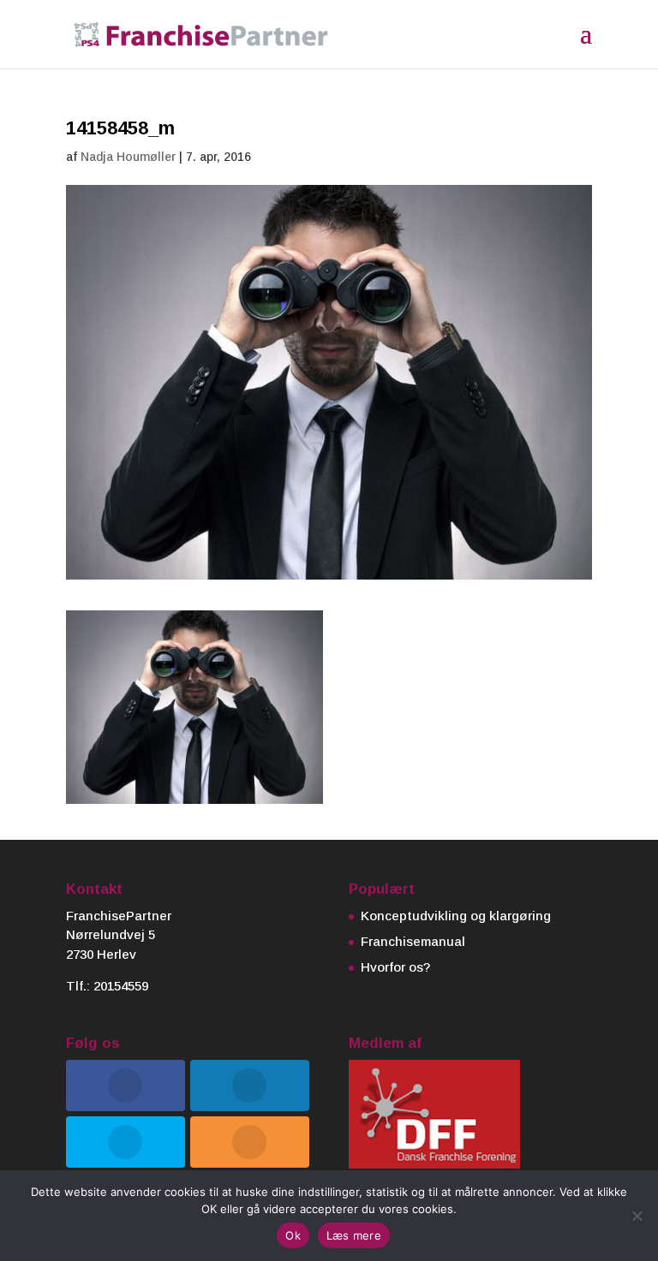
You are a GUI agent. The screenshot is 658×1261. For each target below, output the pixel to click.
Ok (293, 1235)
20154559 (120, 985)
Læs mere (353, 1235)
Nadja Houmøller (128, 157)
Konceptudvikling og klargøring (456, 915)
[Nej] (636, 1215)
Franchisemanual (413, 941)
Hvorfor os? (395, 967)
